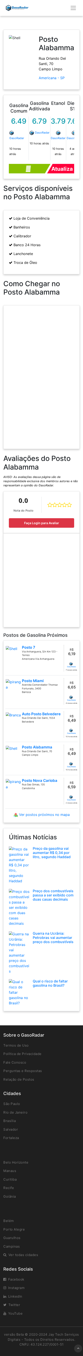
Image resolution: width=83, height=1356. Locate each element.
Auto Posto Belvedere (41, 714)
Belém (8, 1221)
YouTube (15, 1313)
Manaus (9, 1171)
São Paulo (11, 1104)
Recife (8, 1188)
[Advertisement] (41, 580)
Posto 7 (28, 647)
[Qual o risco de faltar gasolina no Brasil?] (19, 992)
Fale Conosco (14, 1062)
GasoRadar (16, 138)
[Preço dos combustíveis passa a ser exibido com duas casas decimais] (19, 907)
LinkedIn (15, 1296)
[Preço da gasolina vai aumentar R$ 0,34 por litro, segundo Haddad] (19, 864)
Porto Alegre (14, 1229)
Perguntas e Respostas (22, 1071)
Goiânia (9, 1196)
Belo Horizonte (15, 1162)
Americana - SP (52, 78)
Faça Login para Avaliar (41, 523)
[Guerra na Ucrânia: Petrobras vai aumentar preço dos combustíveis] (19, 952)
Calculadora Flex (29, 168)
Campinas (11, 1246)
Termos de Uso (16, 1045)
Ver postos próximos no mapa (44, 814)
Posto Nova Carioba (39, 780)
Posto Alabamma (37, 747)
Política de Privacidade (22, 1054)
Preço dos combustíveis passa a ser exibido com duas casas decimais (53, 895)
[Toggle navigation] (73, 8)
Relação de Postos (18, 1079)
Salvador (10, 1129)
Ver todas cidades (23, 1255)
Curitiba (10, 1179)
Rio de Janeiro (15, 1112)
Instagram (16, 1288)
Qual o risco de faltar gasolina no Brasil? (50, 983)
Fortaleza (11, 1138)
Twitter (14, 1305)
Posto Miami (33, 681)
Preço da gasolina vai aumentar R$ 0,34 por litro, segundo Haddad (52, 852)
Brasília (9, 1121)
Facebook (16, 1279)
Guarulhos (12, 1238)
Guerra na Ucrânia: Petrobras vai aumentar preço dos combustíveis (53, 937)
